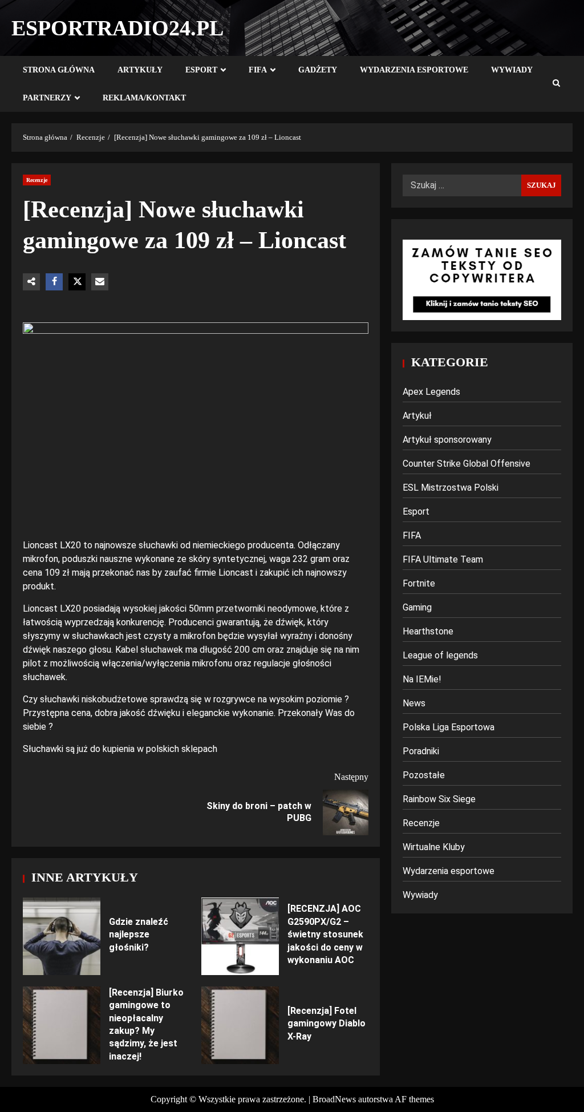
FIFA (258, 70)
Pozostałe (424, 775)
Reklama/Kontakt (144, 98)
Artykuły (140, 70)
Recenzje (36, 180)
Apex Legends (431, 391)
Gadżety (317, 70)
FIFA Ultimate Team (443, 559)
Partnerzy (47, 98)
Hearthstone (428, 631)
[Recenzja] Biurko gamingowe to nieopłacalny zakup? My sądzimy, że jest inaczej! (61, 1025)
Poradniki (421, 751)
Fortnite (419, 583)
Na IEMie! (422, 679)
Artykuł (417, 415)
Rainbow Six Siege (439, 799)
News (414, 703)
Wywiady (512, 70)
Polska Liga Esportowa (448, 727)
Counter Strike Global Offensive (466, 463)
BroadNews (334, 1099)
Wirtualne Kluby (434, 847)
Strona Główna (59, 70)
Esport (201, 70)
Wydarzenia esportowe (414, 70)
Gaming (417, 607)
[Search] (556, 84)
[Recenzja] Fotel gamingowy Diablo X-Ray (240, 1025)
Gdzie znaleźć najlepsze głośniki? (61, 936)
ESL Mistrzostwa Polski (450, 487)
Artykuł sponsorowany (447, 439)
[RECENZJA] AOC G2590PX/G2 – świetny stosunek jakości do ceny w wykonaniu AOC (240, 936)
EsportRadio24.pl (117, 28)
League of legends (440, 655)
